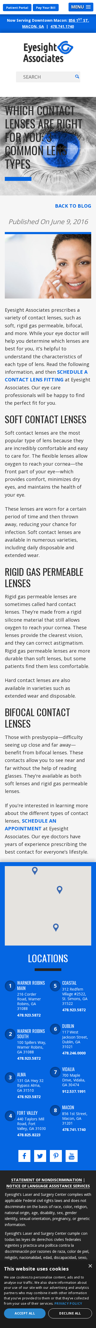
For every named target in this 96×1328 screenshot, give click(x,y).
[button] (56, 927)
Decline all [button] (70, 1313)
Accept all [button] (25, 1313)
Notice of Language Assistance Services (48, 1185)
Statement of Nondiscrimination (46, 1179)
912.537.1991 (74, 1091)
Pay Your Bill (45, 8)
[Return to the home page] (48, 62)
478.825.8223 (29, 1134)
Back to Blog (73, 206)
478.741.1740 (62, 26)
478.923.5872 (29, 1015)
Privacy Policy (68, 1303)
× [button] (90, 1266)
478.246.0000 (74, 1052)
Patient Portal (17, 8)
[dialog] (48, 1294)
